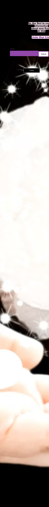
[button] (32, 70)
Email (12, 49)
